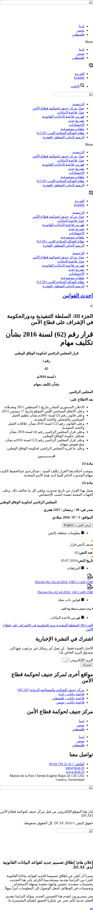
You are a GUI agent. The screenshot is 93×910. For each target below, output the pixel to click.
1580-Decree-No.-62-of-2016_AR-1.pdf (65, 592)
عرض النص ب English (77, 525)
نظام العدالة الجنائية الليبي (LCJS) (60, 133)
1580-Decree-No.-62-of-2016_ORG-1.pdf (64, 582)
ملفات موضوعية (72, 129)
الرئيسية (78, 104)
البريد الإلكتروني (81, 660)
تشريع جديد (76, 120)
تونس (80, 30)
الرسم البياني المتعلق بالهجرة (63, 137)
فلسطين (78, 34)
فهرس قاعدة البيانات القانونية (63, 116)
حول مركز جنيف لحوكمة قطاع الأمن (58, 108)
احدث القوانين (78, 295)
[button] (46, 42)
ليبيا (81, 26)
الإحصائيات (76, 125)
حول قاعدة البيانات (70, 112)
